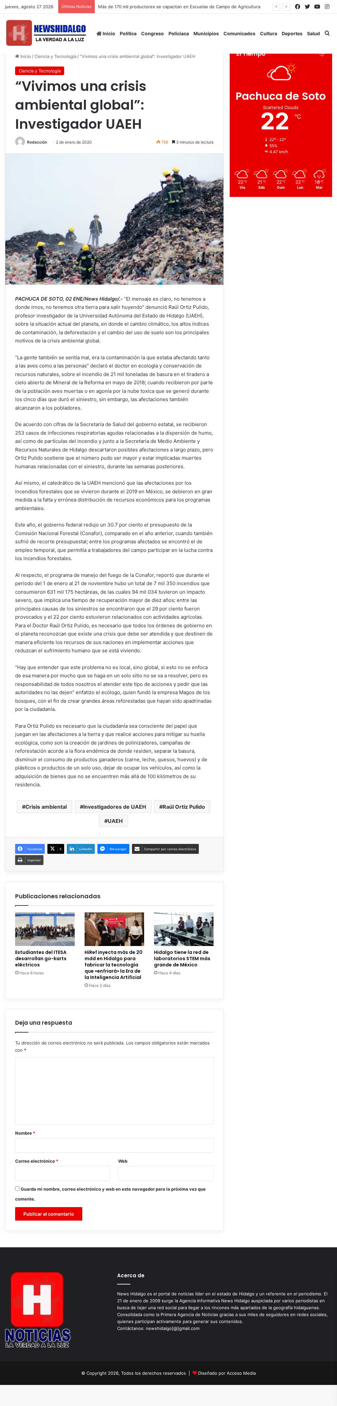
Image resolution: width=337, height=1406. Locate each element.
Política (128, 33)
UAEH (115, 821)
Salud (313, 33)
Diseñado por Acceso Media (227, 1373)
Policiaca (178, 33)
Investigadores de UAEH (114, 806)
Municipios (206, 33)
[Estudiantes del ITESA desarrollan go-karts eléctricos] (45, 929)
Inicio (108, 33)
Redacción (37, 142)
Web (122, 1161)
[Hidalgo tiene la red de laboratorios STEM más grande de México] (184, 929)
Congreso (152, 33)
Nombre (25, 1133)
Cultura (268, 33)
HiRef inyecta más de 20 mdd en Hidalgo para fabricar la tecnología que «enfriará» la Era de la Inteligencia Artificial (114, 965)
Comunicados (239, 33)
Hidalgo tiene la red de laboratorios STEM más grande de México (182, 958)
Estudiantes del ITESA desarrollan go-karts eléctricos (40, 958)
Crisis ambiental (46, 806)
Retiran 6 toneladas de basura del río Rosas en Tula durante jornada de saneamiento (186, 6)
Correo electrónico (36, 1161)
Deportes (292, 33)
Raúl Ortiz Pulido (184, 806)
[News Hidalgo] (46, 33)
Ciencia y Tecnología (55, 56)
